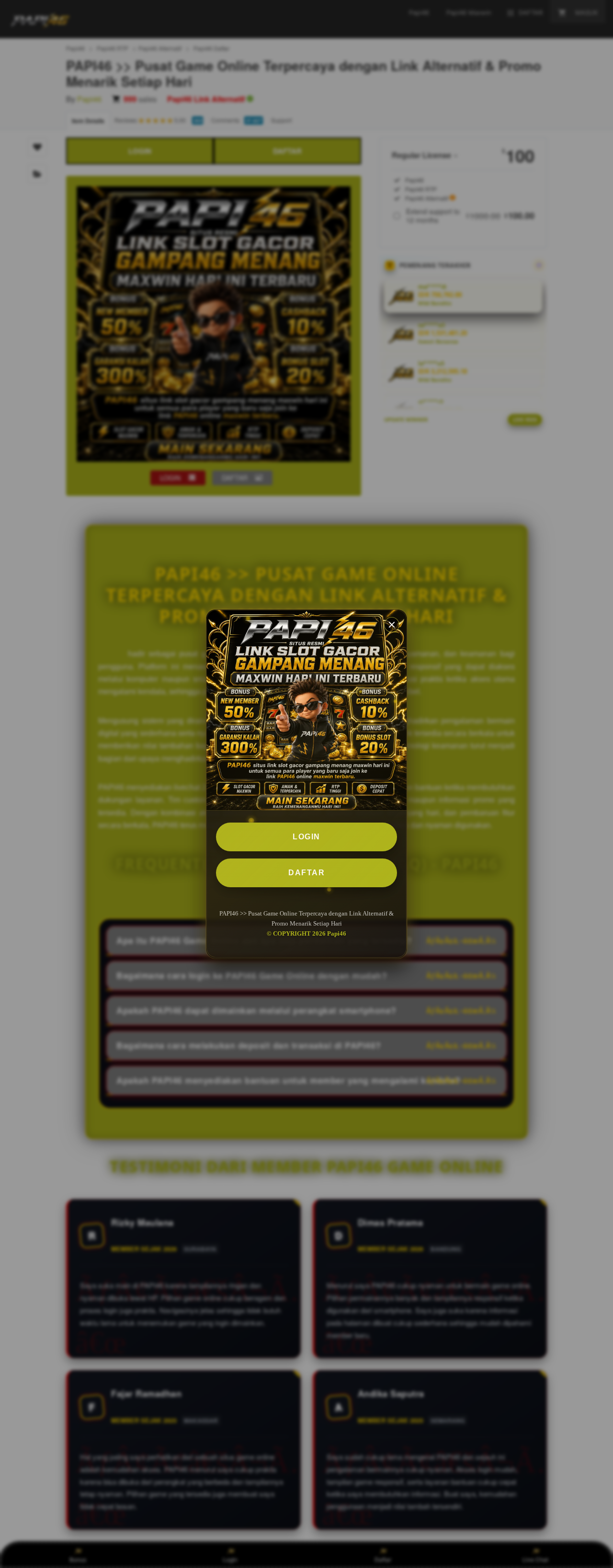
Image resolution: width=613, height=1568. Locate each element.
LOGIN (306, 837)
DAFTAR (306, 873)
